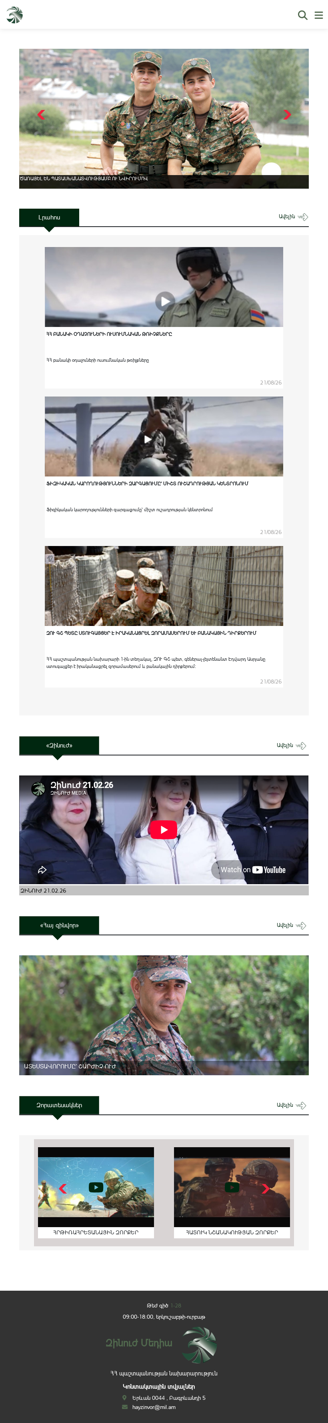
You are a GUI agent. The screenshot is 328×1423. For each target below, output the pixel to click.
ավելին (288, 216)
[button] (286, 115)
